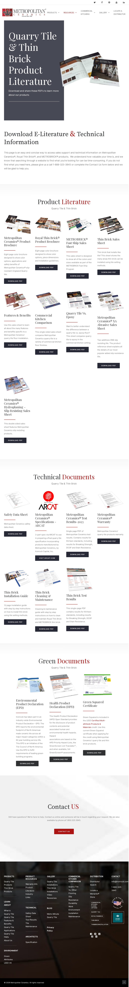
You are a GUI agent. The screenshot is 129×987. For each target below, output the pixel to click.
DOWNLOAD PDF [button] (15, 281)
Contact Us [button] (64, 831)
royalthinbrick (97, 916)
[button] (91, 934)
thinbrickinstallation (99, 924)
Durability (73, 903)
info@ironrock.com (119, 881)
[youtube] (118, 2)
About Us (8, 940)
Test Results (31, 920)
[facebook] (103, 2)
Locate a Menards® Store (94, 893)
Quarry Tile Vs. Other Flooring (73, 890)
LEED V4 (8, 963)
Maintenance (74, 916)
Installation (73, 913)
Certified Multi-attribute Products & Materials (94, 723)
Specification (31, 942)
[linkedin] (125, 2)
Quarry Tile (95, 912)
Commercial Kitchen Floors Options (96, 905)
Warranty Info (31, 884)
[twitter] (96, 2)
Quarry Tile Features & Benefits (9, 920)
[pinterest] (110, 2)
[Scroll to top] (124, 982)
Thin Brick (95, 920)
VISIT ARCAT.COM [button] (47, 558)
